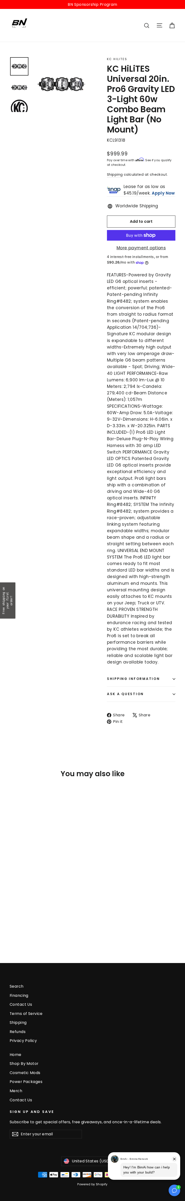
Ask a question (125, 694)
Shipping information (133, 679)
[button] (7, 600)
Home (15, 1054)
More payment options (141, 248)
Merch (16, 1091)
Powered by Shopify (92, 1184)
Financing (19, 995)
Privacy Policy (23, 1040)
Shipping (115, 174)
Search (17, 986)
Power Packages (26, 1081)
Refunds (18, 1031)
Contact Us (21, 1004)
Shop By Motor (24, 1063)
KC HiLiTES (117, 59)
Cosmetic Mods (25, 1072)
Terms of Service (26, 1013)
